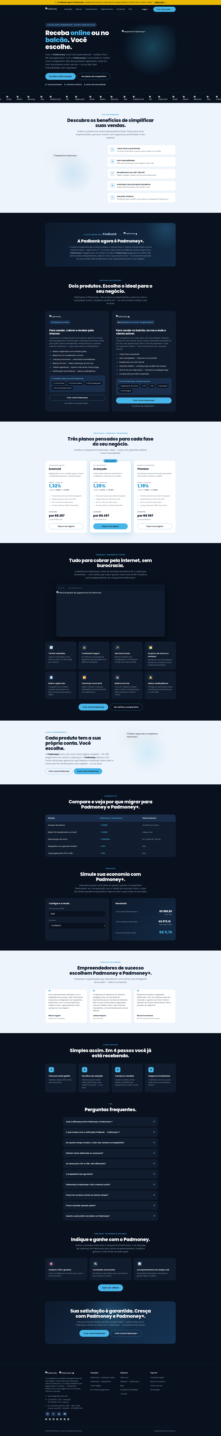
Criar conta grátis (163, 9)
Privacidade (155, 1390)
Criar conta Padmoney (77, 397)
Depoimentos (107, 9)
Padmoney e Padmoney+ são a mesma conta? (110, 1184)
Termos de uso (156, 1386)
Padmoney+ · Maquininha (100, 1381)
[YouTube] (65, 1414)
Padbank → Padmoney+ (130, 1381)
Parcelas (52, 920)
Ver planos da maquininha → (144, 406)
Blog (122, 1386)
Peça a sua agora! (66, 526)
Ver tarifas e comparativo (126, 707)
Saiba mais (159, 2)
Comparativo (91, 9)
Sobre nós (124, 1377)
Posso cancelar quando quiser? (110, 1205)
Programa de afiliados (129, 1390)
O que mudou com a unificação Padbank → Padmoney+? (110, 1132)
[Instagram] (47, 1414)
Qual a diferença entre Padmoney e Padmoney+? (110, 1122)
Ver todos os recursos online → (77, 403)
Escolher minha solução (60, 76)
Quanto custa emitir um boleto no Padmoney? (110, 1216)
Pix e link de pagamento (100, 1390)
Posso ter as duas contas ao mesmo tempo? (110, 1195)
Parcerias (120, 9)
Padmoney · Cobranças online (102, 1377)
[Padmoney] (51, 9)
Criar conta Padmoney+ (144, 400)
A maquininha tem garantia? (110, 1174)
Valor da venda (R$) (56, 908)
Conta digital (95, 1386)
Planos (79, 9)
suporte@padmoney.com (58, 1396)
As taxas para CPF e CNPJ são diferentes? (110, 1164)
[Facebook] (53, 1414)
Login (144, 9)
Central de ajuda (157, 1377)
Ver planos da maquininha (93, 76)
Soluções (68, 9)
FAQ (130, 9)
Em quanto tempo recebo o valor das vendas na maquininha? (110, 1143)
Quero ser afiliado (110, 1287)
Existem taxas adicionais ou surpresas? (110, 1153)
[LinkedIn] (59, 1414)
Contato (123, 1394)
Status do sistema (157, 1381)
